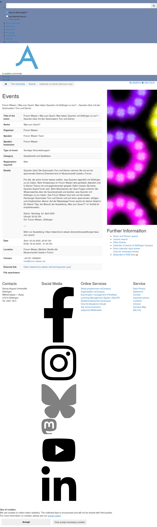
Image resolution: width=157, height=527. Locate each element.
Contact (137, 294)
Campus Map (139, 306)
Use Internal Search (17, 16)
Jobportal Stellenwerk (91, 309)
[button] (6, 76)
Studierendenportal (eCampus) (96, 300)
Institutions (11, 35)
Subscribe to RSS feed (124, 254)
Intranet (137, 303)
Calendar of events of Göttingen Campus (133, 245)
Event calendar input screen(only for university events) (126, 250)
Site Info (137, 309)
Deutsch (149, 82)
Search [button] (137, 82)
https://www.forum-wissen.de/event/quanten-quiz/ (47, 266)
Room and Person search (125, 236)
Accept (26, 522)
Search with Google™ (18, 12)
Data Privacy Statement (139, 290)
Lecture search (120, 239)
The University (13, 23)
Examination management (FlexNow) (99, 294)
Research (10, 29)
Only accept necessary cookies (70, 522)
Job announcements (91, 306)
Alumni (9, 38)
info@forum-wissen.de (34, 261)
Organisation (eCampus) (93, 291)
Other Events (119, 242)
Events (32, 83)
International (12, 41)
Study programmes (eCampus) (96, 288)
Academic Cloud (97, 303)
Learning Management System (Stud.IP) (100, 297)
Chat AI (84, 303)
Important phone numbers (141, 299)
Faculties (10, 26)
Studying (10, 32)
